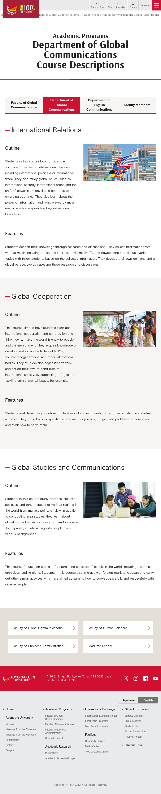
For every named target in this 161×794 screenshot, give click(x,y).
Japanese (129, 700)
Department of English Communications (99, 105)
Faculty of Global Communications (24, 105)
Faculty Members (137, 105)
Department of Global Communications (54, 14)
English (148, 700)
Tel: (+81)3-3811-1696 (61, 680)
